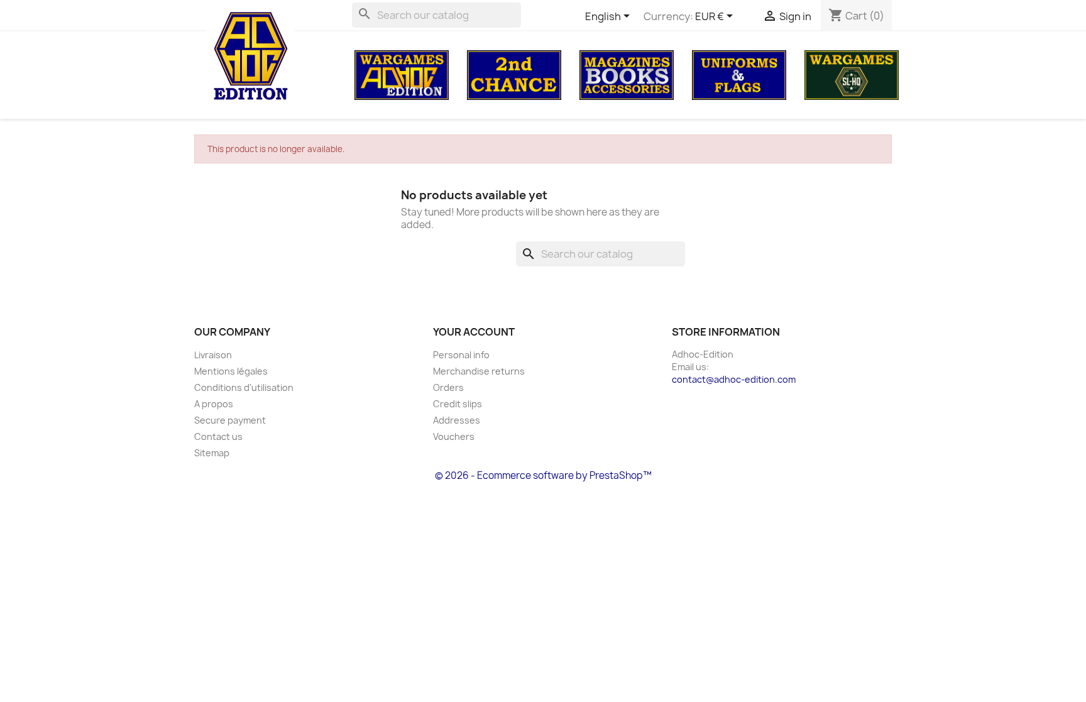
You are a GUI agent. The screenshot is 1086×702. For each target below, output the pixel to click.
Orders (448, 387)
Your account (474, 332)
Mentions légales (231, 371)
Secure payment (230, 420)
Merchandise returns (479, 371)
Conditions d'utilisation (243, 387)
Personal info (461, 355)
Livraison (213, 355)
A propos (213, 404)
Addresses (456, 420)
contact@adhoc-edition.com (734, 379)
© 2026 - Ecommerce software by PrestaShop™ (543, 475)
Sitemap (211, 453)
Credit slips (457, 404)
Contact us (218, 436)
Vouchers (453, 436)
